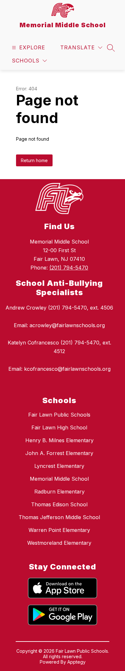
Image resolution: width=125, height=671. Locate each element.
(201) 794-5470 (68, 267)
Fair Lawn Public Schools (59, 414)
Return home (34, 160)
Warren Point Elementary (59, 530)
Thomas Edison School (59, 504)
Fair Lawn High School (59, 427)
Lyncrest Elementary (59, 466)
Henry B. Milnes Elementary (59, 440)
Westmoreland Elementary (59, 543)
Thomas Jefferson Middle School (59, 517)
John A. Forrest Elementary (59, 453)
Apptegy (76, 662)
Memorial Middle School (59, 479)
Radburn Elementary (59, 491)
